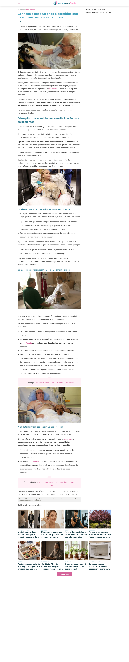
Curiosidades (31, 9)
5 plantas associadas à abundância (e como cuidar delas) (75, 566)
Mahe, (41, 482)
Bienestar (68, 530)
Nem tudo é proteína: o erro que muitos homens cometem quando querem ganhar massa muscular (76, 534)
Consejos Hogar (23, 530)
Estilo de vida (22, 9)
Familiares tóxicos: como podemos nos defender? (54, 383)
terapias (67, 439)
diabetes (35, 461)
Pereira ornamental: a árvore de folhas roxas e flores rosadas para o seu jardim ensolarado (100, 534)
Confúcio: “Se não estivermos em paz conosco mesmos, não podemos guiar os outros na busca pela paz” (51, 566)
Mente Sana (45, 562)
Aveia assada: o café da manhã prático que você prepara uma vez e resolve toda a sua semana (29, 566)
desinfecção (26, 343)
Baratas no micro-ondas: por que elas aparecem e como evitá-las (100, 566)
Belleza (44, 530)
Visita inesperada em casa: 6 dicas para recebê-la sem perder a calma (28, 534)
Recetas (20, 562)
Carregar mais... (64, 574)
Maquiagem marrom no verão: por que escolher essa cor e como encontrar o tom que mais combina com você (52, 534)
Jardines (92, 530)
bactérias (53, 89)
